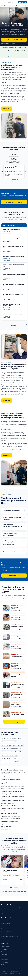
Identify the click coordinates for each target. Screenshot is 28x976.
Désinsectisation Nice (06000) (8, 805)
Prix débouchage (4, 964)
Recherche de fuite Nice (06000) (9, 813)
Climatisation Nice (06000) (7, 777)
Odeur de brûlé (15, 637)
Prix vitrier (3, 957)
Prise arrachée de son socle (17, 694)
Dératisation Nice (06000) (7, 803)
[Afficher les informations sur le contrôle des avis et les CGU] (22, 161)
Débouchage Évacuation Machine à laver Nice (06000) (12, 797)
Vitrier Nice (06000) (6, 829)
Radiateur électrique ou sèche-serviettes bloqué (17, 685)
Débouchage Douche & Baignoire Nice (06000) (12, 788)
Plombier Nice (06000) (6, 811)
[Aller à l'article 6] (17, 887)
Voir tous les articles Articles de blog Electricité (14, 891)
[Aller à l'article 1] (11, 887)
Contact (3, 913)
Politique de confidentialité (15, 973)
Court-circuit (14, 646)
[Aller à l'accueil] (11, 2)
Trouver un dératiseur (5, 934)
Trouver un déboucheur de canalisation (9, 936)
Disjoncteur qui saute (17, 656)
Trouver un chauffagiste (6, 931)
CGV (23, 973)
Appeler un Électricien (14, 575)
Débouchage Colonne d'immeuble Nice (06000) (12, 786)
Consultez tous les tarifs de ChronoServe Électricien (13, 324)
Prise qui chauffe (15, 617)
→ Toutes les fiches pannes (14, 722)
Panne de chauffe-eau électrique (17, 675)
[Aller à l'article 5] (16, 887)
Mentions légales (4, 973)
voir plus (19, 171)
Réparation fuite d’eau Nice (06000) (9, 821)
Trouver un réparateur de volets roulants (10, 939)
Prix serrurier (4, 951)
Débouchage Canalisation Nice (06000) (10, 779)
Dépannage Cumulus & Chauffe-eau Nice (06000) (13, 800)
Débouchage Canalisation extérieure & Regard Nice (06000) (13, 782)
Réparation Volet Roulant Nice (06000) (10, 818)
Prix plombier (4, 949)
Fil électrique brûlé (16, 704)
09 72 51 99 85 (6, 400)
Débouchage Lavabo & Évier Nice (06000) (11, 791)
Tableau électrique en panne (17, 627)
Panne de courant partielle (15, 608)
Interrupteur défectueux (17, 714)
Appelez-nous (7, 455)
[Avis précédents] (2, 171)
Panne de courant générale (15, 665)
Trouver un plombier (5, 921)
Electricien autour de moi (9, 5)
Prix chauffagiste (4, 959)
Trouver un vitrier (5, 928)
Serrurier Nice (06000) (6, 826)
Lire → (20, 879)
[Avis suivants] (26, 171)
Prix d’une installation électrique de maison (10, 871)
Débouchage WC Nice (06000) (8, 794)
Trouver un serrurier (5, 923)
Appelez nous (6, 108)
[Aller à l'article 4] (15, 887)
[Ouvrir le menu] (2, 2)
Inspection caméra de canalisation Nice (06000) (12, 808)
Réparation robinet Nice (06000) (9, 824)
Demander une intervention (14, 202)
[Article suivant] (25, 870)
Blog (2, 911)
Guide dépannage (5, 946)
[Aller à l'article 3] (14, 887)
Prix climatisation (4, 962)
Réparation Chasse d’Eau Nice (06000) (10, 816)
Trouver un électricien (5, 926)
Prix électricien (4, 954)
